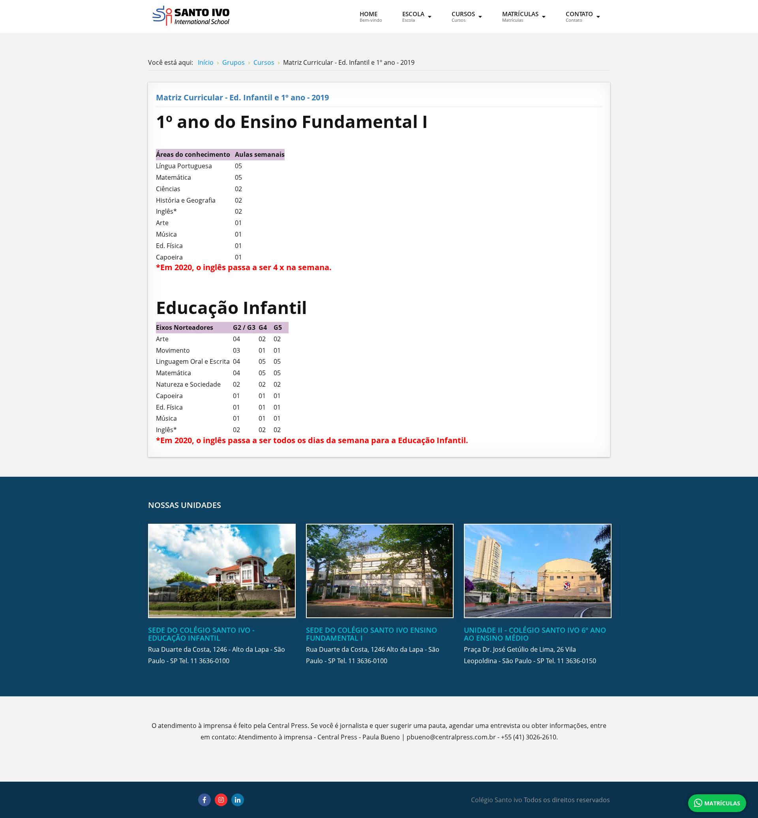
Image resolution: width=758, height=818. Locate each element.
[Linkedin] (237, 800)
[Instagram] (221, 800)
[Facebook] (204, 800)
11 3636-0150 (576, 660)
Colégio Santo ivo (496, 799)
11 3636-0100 (209, 660)
